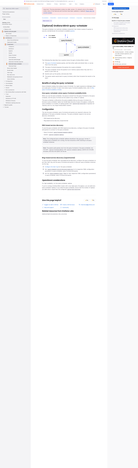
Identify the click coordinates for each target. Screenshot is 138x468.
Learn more (70, 1)
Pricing (55, 4)
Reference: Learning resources (13, 102)
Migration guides (8, 105)
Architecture (72, 17)
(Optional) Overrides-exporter (16, 61)
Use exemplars (9, 83)
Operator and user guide (63, 17)
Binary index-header (12, 68)
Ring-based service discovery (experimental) (121, 30)
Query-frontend (12, 55)
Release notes (7, 29)
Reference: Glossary (10, 100)
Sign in (104, 4)
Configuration (9, 81)
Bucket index (10, 70)
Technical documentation (8, 12)
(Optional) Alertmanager (14, 59)
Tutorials (6, 107)
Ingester (11, 50)
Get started (8, 33)
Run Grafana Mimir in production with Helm (16, 92)
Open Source (63, 4)
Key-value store (11, 74)
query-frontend (51, 63)
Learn (70, 4)
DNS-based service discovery (121, 28)
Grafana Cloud (40, 4)
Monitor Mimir (9, 85)
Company (82, 4)
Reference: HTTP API (11, 98)
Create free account (123, 67)
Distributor (11, 48)
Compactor (11, 46)
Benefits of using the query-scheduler (121, 20)
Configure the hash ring (51, 167)
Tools (7, 94)
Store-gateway (12, 57)
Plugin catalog (5, 14)
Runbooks (8, 96)
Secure (7, 87)
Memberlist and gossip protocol (14, 76)
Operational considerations (118, 33)
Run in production (10, 89)
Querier (10, 53)
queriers (72, 31)
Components (79, 17)
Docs (76, 4)
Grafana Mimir (53, 17)
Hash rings (9, 72)
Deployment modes (11, 42)
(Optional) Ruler (12, 66)
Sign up (111, 4)
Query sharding (11, 79)
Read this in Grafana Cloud (120, 8)
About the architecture (12, 40)
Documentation (45, 17)
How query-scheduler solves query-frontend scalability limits (122, 23)
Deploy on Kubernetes (11, 35)
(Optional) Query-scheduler (15, 63)
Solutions (49, 4)
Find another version (7, 24)
